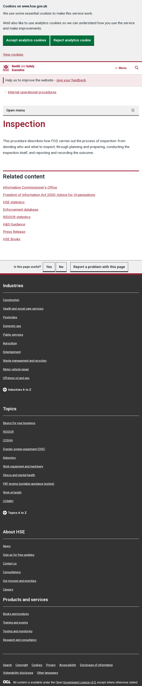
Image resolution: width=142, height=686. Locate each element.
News (7, 546)
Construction (11, 300)
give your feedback (71, 80)
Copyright (22, 665)
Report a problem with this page (99, 267)
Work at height (12, 492)
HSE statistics (14, 202)
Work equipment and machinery (23, 466)
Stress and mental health (19, 475)
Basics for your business (19, 423)
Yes (49, 267)
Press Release (14, 232)
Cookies (37, 665)
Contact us (10, 563)
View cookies (13, 54)
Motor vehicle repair (16, 369)
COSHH (8, 440)
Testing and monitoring (17, 631)
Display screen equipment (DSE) (24, 449)
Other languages (47, 673)
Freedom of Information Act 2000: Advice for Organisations (49, 195)
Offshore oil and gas (16, 378)
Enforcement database (20, 209)
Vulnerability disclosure (18, 673)
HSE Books (11, 239)
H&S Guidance (14, 224)
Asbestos (9, 458)
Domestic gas (12, 326)
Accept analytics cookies (26, 40)
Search (7, 665)
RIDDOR (8, 432)
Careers (8, 589)
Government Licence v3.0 (79, 682)
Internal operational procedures (32, 92)
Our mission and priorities (19, 581)
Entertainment (12, 352)
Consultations (12, 572)
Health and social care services (23, 308)
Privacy (51, 665)
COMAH (8, 501)
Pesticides (10, 317)
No (61, 267)
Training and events (15, 622)
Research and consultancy (20, 640)
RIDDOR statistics (17, 217)
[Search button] (136, 68)
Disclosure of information (96, 665)
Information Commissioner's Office (30, 187)
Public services (13, 334)
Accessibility (67, 665)
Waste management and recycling (24, 360)
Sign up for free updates (18, 555)
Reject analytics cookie (72, 40)
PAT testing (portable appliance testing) (28, 484)
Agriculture (10, 343)
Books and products (16, 614)
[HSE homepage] (18, 68)
